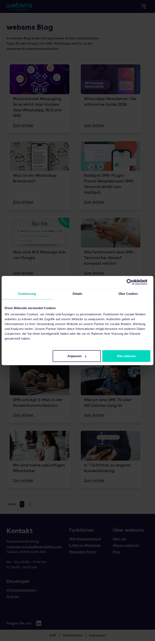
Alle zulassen (126, 356)
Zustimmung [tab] (27, 293)
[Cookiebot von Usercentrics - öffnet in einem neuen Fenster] (132, 282)
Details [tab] (78, 293)
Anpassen (74, 356)
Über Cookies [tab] (128, 293)
